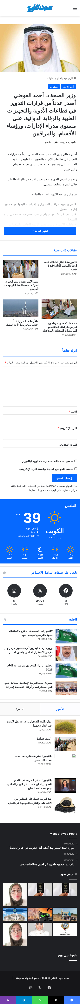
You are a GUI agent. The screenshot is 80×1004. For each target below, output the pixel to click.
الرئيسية (69, 78)
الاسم (73, 411)
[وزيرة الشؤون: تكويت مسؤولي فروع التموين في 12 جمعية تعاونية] (40, 929)
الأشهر (60, 709)
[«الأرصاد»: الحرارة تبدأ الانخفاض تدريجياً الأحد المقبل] (20, 308)
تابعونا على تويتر (67, 955)
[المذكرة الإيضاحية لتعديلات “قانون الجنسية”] (65, 889)
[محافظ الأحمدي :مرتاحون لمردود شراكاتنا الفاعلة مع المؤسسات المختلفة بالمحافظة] (59, 309)
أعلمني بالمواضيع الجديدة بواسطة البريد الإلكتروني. (46, 468)
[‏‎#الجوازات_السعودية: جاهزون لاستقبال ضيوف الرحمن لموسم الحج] (66, 636)
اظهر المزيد (41, 230)
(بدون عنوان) (44, 738)
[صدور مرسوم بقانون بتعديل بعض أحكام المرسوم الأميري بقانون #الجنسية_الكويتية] (40, 889)
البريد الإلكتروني (67, 428)
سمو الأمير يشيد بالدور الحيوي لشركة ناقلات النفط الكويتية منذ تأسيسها (20, 285)
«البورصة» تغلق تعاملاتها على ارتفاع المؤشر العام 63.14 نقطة (60, 265)
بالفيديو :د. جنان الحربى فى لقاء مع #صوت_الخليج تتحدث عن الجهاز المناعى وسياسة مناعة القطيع (29, 784)
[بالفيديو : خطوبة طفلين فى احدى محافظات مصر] (65, 764)
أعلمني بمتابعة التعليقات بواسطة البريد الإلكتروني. (47, 461)
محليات (51, 78)
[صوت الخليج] (40, 8)
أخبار (59, 78)
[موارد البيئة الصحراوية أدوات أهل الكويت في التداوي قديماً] (65, 727)
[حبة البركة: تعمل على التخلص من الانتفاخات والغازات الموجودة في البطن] (65, 805)
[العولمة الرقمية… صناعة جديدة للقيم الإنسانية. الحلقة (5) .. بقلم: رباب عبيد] (15, 934)
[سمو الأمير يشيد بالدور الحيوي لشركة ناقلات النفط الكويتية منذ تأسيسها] (20, 269)
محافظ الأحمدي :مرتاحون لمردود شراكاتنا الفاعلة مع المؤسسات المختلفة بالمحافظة (59, 326)
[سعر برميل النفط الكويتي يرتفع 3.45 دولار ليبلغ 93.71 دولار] (40, 914)
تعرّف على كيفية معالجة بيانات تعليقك (48, 490)
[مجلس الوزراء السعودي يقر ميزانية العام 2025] (66, 670)
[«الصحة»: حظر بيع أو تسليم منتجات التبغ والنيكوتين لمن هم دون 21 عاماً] (65, 929)
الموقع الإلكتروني (68, 444)
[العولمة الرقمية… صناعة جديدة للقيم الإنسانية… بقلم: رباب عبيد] (15, 894)
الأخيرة (20, 709)
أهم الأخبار (68, 86)
